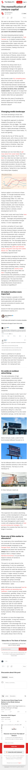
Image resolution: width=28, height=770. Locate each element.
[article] (14, 706)
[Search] (25, 696)
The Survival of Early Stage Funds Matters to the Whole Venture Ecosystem (11, 702)
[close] (23, 727)
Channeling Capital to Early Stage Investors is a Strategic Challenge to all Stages (13, 707)
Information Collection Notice (16, 654)
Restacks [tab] (11, 677)
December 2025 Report (8, 715)
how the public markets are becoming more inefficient (13, 589)
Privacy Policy (19, 758)
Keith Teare (8, 709)
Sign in (25, 2)
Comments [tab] (4, 677)
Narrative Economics (7, 555)
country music (18, 268)
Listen (24, 13)
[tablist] (7, 677)
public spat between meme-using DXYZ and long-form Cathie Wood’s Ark (13, 248)
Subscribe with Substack (15, 752)
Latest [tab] (6, 696)
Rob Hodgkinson (8, 12)
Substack (6, 767)
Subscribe (19, 2)
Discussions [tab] (12, 696)
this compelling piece (19, 78)
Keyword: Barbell (5, 717)
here (2, 158)
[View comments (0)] (7, 17)
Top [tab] (3, 696)
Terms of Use (21, 652)
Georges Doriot (5, 547)
